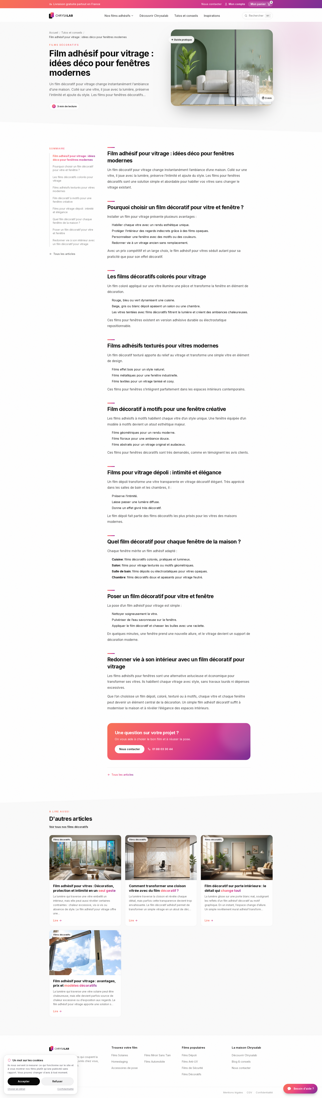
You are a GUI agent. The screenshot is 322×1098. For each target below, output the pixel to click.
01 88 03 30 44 (162, 749)
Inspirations (212, 16)
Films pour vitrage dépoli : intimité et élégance (73, 210)
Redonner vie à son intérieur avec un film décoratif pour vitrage (74, 242)
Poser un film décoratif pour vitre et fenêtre (73, 231)
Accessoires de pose (124, 1067)
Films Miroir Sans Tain (157, 1055)
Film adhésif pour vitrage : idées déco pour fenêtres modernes (74, 157)
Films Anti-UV (190, 1061)
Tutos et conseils (186, 16)
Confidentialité (264, 1092)
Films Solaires (119, 1055)
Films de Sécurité (192, 1067)
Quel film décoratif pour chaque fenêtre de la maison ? (72, 221)
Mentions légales (233, 1092)
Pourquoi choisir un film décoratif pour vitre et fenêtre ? (73, 168)
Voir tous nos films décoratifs (68, 826)
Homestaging (119, 1061)
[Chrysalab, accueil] (65, 15)
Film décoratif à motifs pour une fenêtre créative (72, 200)
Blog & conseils (241, 1061)
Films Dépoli (189, 1055)
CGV (249, 1092)
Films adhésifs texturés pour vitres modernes (74, 189)
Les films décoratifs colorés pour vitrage (73, 178)
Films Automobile (154, 1061)
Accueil (53, 32)
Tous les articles (64, 253)
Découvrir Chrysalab (154, 16)
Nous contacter (211, 4)
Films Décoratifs (191, 1074)
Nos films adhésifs (117, 16)
